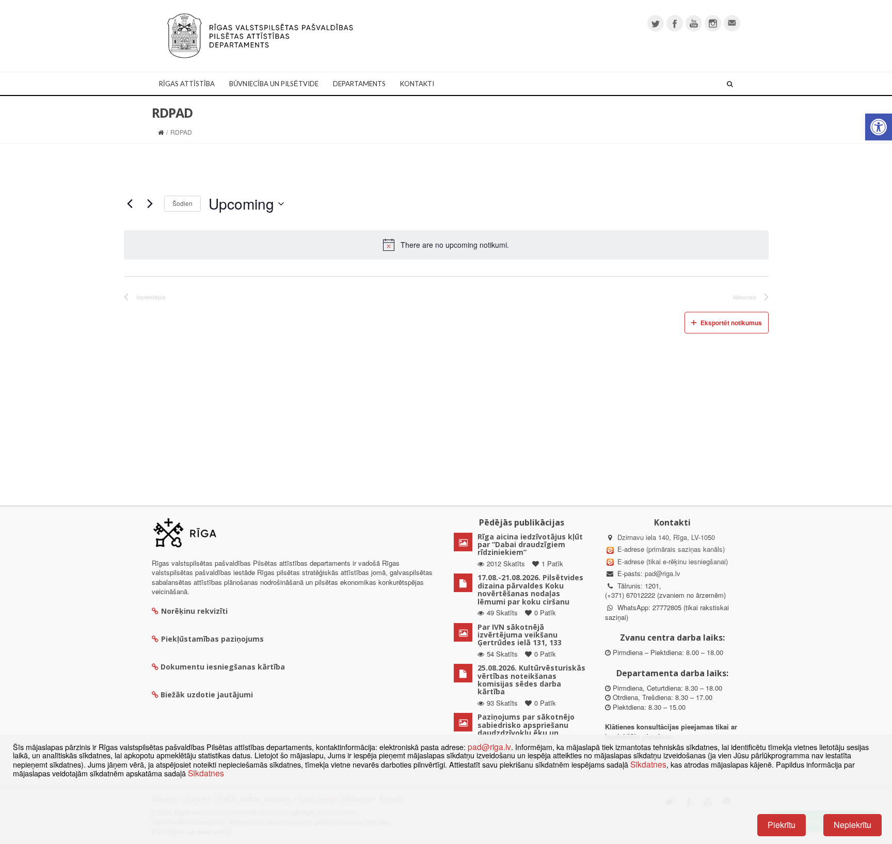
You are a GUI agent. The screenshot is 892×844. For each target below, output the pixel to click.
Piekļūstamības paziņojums (212, 639)
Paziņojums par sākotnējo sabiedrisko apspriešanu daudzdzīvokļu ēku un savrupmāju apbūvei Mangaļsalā (526, 733)
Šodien (182, 203)
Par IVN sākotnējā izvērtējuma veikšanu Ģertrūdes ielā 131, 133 (519, 635)
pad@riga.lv (662, 573)
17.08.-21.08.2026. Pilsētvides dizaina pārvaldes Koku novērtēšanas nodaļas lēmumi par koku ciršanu (530, 589)
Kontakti (417, 83)
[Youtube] (694, 23)
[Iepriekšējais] (130, 204)
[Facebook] (674, 23)
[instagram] (713, 23)
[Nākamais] (150, 204)
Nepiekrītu (852, 825)
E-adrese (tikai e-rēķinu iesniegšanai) (671, 561)
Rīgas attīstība (187, 83)
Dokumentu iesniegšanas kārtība (223, 667)
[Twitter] (655, 23)
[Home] (161, 132)
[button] (878, 127)
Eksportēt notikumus (731, 322)
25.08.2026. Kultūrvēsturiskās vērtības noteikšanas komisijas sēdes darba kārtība (531, 679)
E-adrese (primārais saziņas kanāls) (671, 549)
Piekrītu (781, 825)
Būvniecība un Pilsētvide (273, 83)
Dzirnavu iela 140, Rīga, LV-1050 (666, 537)
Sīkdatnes (648, 764)
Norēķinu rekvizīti (194, 611)
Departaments (359, 83)
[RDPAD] (260, 35)
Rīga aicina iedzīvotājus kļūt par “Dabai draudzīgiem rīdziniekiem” (530, 545)
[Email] (732, 23)
